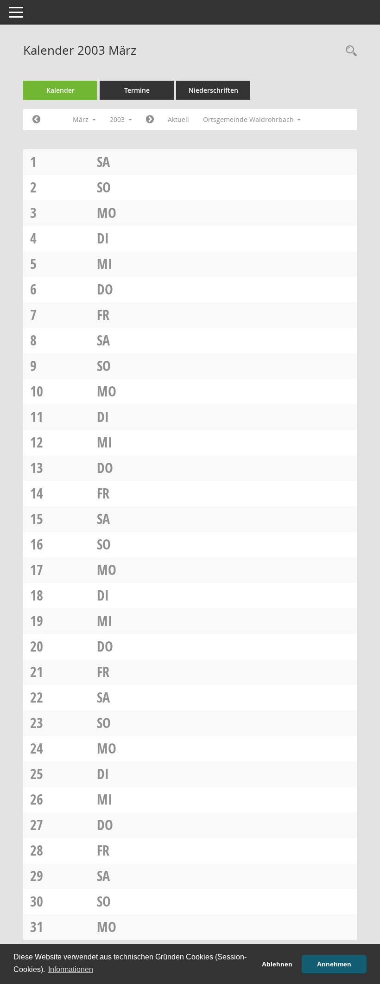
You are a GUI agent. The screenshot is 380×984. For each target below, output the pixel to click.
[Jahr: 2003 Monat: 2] (36, 119)
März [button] (81, 119)
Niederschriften (213, 90)
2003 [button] (118, 119)
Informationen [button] (70, 969)
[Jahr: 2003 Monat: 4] (150, 119)
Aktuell (178, 119)
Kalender (60, 90)
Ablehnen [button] (277, 964)
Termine (137, 90)
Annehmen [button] (334, 964)
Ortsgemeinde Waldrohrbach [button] (249, 119)
